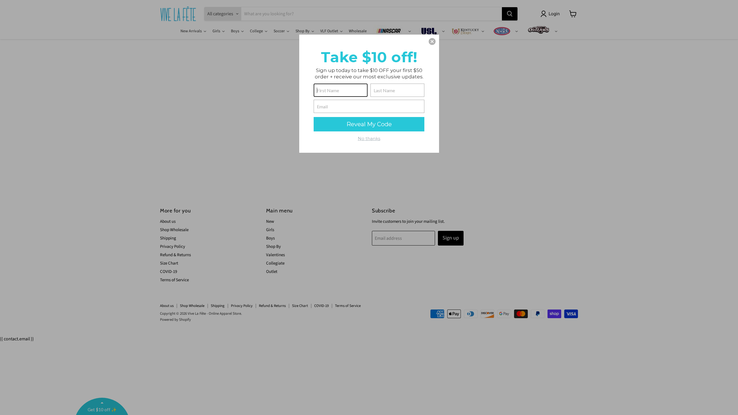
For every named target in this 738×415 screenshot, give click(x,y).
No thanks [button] (369, 138)
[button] (432, 41)
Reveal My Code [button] (369, 124)
